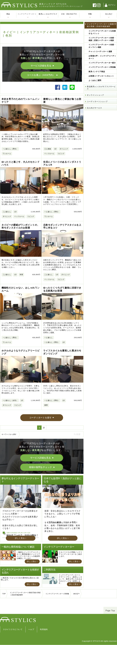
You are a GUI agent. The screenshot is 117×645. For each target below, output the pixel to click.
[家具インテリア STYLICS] (19, 5)
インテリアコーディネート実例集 (102, 67)
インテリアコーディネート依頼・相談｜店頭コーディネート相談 (102, 39)
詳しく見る (20, 538)
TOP (4, 594)
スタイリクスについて (13, 629)
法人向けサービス (94, 108)
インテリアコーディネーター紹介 (102, 63)
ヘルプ (31, 629)
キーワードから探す (9, 434)
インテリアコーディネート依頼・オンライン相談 (102, 46)
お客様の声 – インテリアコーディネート (102, 57)
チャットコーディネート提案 (100, 51)
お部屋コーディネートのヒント (101, 76)
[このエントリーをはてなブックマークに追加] (64, 89)
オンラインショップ (95, 95)
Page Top (110, 611)
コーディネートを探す (40, 417)
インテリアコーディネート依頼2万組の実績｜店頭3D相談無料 (101, 25)
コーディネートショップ (97, 101)
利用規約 (44, 629)
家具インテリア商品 (97, 72)
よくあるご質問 (95, 80)
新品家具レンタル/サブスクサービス (101, 88)
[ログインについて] (106, 5)
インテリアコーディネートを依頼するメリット (102, 32)
